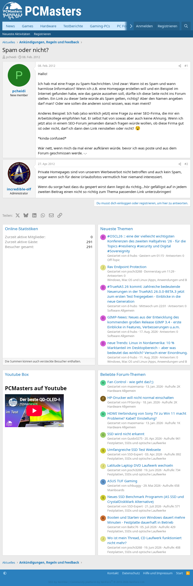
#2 (186, 164)
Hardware (48, 26)
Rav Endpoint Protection (126, 266)
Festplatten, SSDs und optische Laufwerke (136, 443)
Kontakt (113, 573)
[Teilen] (180, 66)
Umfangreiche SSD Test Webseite (134, 449)
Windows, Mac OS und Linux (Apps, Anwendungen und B (147, 280)
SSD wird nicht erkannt (125, 433)
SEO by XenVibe (58, 582)
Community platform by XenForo (107, 582)
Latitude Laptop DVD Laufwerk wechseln (140, 465)
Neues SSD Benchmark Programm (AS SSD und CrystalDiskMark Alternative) (145, 499)
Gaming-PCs (100, 26)
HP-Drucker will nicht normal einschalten (140, 397)
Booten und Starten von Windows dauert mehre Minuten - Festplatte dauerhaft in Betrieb (146, 520)
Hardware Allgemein (121, 391)
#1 (186, 66)
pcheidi (11, 57)
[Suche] (186, 26)
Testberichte (73, 26)
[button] (4, 573)
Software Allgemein (120, 310)
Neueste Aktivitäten (16, 34)
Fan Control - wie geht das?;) (130, 381)
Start (179, 573)
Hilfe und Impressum (158, 573)
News (10, 26)
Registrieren (42, 34)
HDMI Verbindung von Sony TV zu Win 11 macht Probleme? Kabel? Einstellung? (146, 416)
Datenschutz (131, 573)
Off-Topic (113, 260)
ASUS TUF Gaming (122, 480)
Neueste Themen (116, 228)
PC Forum (125, 26)
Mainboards (115, 490)
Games (27, 26)
